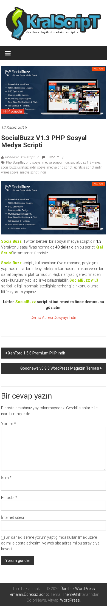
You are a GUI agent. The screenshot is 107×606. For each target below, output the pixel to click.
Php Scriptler (15, 162)
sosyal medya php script (54, 167)
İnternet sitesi (12, 517)
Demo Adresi (42, 317)
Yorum (8, 423)
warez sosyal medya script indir (23, 172)
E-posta (9, 497)
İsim (6, 478)
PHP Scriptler (12, 111)
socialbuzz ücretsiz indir (18, 167)
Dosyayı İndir (65, 317)
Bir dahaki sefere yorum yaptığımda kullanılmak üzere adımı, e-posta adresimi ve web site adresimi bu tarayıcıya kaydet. (50, 543)
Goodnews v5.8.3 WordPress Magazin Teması (59, 368)
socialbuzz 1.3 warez (85, 162)
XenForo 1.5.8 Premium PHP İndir (36, 353)
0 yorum (53, 157)
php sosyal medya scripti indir (47, 162)
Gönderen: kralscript (19, 157)
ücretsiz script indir (88, 167)
